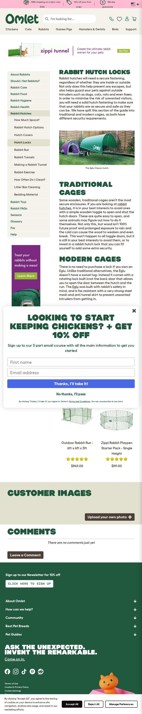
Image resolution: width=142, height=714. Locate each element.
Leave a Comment (25, 555)
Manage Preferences (121, 704)
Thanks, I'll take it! (71, 383)
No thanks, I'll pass (70, 394)
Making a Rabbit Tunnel (30, 164)
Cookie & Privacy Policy (16, 687)
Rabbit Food (19, 94)
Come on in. (15, 659)
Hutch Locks (22, 142)
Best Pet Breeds (17, 626)
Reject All (93, 704)
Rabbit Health (20, 107)
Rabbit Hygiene (21, 100)
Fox (13, 227)
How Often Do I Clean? (29, 179)
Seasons (16, 214)
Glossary (16, 221)
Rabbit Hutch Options (29, 127)
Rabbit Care (19, 87)
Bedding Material (26, 194)
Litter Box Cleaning (27, 187)
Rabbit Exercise (24, 172)
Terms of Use (11, 683)
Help (14, 234)
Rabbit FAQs (19, 208)
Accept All (72, 704)
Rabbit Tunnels (24, 157)
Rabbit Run (21, 149)
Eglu (75, 287)
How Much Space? (26, 120)
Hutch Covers (23, 135)
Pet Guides (14, 634)
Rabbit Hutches (21, 113)
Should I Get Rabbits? (25, 81)
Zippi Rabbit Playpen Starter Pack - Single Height (116, 448)
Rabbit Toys (18, 201)
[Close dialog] (134, 311)
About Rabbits (20, 74)
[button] (71, 634)
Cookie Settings (13, 691)
